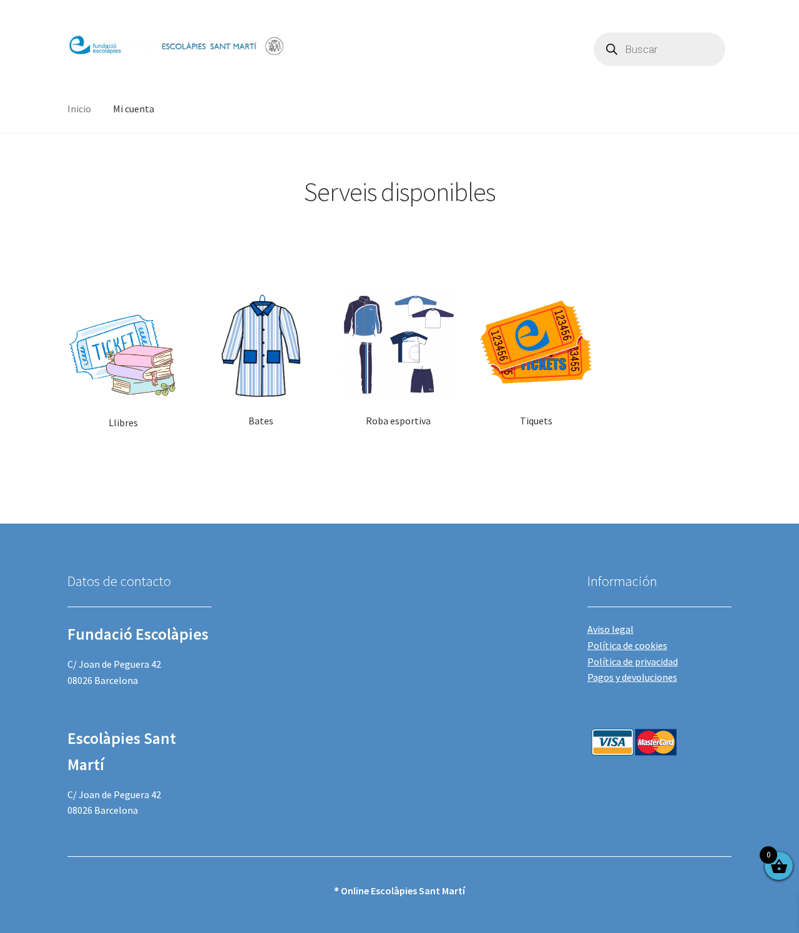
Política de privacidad (632, 661)
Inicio (79, 108)
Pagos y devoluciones (632, 677)
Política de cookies (627, 645)
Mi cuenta (133, 108)
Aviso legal (610, 629)
